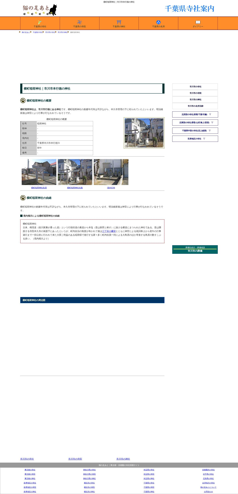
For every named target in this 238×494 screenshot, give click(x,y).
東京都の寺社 (30, 470)
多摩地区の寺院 (30, 487)
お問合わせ (208, 492)
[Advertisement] (119, 59)
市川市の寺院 (75, 459)
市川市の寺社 (50, 32)
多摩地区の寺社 (30, 483)
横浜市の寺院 (89, 487)
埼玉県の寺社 (149, 470)
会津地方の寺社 (208, 483)
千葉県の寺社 (40, 26)
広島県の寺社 (208, 478)
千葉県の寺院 (79, 26)
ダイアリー (198, 26)
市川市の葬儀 (195, 251)
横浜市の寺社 (89, 483)
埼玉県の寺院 (149, 474)
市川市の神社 (63, 32)
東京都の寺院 (30, 474)
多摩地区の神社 (30, 492)
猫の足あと (26, 32)
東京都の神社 (30, 478)
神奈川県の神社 (89, 478)
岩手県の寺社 (208, 474)
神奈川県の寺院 (89, 474)
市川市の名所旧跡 (195, 106)
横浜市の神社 (89, 492)
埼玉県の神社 (149, 478)
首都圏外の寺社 (208, 470)
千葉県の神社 (119, 26)
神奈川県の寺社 (89, 470)
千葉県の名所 (158, 26)
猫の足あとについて (208, 487)
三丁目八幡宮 (109, 231)
